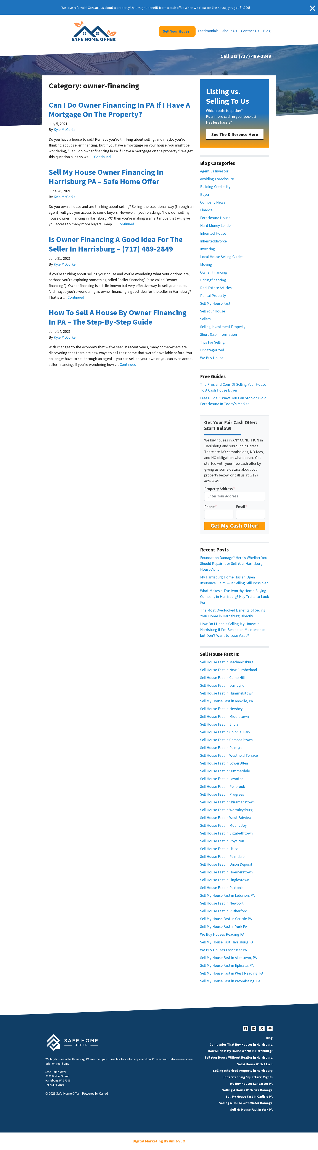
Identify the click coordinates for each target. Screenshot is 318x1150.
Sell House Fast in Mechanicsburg (227, 662)
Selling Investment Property (222, 327)
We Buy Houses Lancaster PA (223, 950)
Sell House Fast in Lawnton (222, 779)
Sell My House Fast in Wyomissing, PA (230, 981)
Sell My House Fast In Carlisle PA (226, 919)
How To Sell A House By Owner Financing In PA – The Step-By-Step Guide (117, 317)
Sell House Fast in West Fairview (226, 817)
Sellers (205, 319)
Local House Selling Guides (221, 257)
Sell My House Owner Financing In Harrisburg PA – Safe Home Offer (106, 177)
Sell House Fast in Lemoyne (222, 685)
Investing (207, 249)
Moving (206, 264)
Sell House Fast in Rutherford (223, 911)
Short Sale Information (218, 334)
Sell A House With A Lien (255, 1064)
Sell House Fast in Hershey (221, 709)
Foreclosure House (215, 218)
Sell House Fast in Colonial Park (225, 732)
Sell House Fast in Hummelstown (226, 693)
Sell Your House (212, 311)
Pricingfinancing (213, 280)
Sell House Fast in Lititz (219, 849)
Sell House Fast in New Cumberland (228, 670)
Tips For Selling (212, 342)
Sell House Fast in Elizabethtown (226, 833)
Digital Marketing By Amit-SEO (159, 1141)
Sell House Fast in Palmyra (221, 747)
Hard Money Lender (216, 225)
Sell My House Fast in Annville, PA (226, 701)
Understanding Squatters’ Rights (247, 1077)
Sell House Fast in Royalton (222, 841)
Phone (210, 507)
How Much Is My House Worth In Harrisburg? (240, 1051)
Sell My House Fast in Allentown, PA (228, 957)
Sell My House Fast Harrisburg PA (226, 942)
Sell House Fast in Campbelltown (226, 740)
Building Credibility (215, 187)
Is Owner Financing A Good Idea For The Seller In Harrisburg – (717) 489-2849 (116, 244)
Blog (267, 31)
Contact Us (250, 31)
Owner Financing (213, 272)
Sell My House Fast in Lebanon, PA (227, 895)
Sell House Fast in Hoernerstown (226, 872)
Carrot (103, 1093)
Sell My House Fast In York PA (223, 926)
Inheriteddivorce (213, 241)
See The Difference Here (234, 134)
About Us (229, 31)
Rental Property (213, 295)
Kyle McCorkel (65, 129)
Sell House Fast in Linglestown (224, 880)
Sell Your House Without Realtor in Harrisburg (238, 1057)
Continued (102, 157)
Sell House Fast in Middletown (224, 716)
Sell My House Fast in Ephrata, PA (227, 965)
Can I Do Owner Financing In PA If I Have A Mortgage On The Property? (119, 110)
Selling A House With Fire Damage (247, 1090)
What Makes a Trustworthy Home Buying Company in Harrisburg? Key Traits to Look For (234, 596)
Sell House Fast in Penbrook (222, 786)
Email (241, 507)
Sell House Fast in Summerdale (225, 771)
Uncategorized (212, 350)
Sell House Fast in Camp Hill (222, 677)
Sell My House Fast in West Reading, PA (231, 973)
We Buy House (211, 358)
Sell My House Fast (215, 303)
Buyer (204, 194)
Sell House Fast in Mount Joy (223, 825)
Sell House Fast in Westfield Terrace (229, 755)
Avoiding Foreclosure (217, 179)
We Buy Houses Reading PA (222, 934)
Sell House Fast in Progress (222, 794)
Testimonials (208, 31)
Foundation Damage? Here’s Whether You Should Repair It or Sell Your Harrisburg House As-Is (233, 563)
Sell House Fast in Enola (219, 724)
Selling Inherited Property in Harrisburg (243, 1070)
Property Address (219, 489)
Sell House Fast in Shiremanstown (227, 802)
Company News (212, 202)
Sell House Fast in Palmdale (222, 856)
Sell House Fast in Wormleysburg (226, 810)
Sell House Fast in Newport (222, 903)
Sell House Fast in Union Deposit (226, 864)
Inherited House (213, 233)
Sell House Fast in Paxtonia (222, 887)
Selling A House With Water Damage (246, 1103)
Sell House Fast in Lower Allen (224, 763)
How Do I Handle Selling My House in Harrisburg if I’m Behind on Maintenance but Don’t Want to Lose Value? (232, 629)
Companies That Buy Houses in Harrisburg (241, 1044)
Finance (206, 210)
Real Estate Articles (216, 288)
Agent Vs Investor (214, 171)
